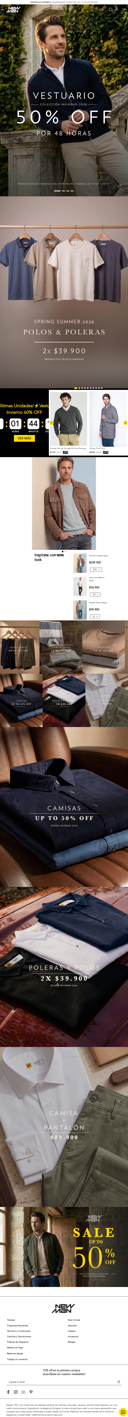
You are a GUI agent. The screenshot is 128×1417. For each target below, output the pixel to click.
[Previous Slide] (51, 423)
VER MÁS (24, 438)
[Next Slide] (125, 423)
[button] (2, 10)
